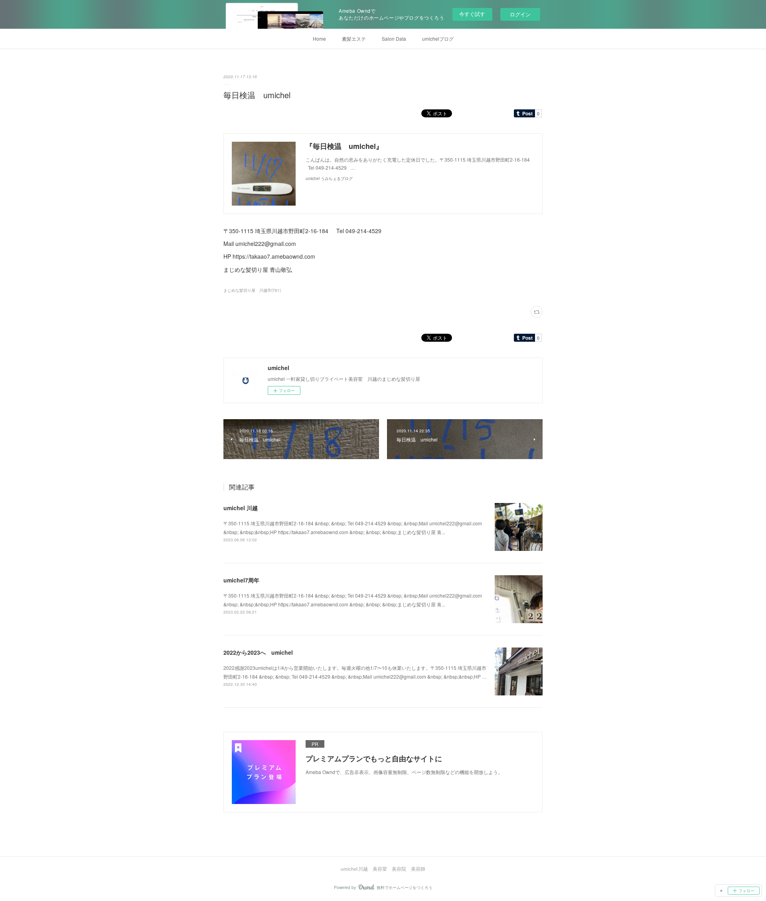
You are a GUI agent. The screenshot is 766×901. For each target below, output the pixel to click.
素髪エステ (354, 38)
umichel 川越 (240, 508)
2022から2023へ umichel (258, 652)
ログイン (520, 14)
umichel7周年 (241, 580)
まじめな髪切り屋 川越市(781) (252, 290)
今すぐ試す (472, 14)
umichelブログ (438, 38)
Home (319, 38)
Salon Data (394, 38)
